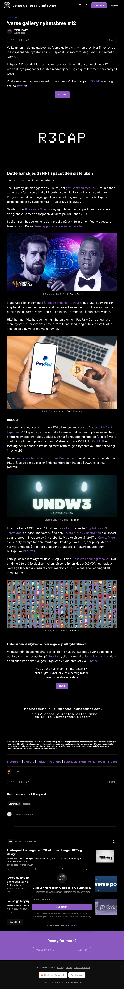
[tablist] (20, 804)
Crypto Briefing (77, 294)
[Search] (80, 5)
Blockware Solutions (38, 209)
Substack (54, 656)
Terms (69, 967)
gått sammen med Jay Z (82, 188)
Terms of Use (76, 913)
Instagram (14, 761)
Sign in (115, 5)
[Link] (2, 173)
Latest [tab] (18, 841)
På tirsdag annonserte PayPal (62, 302)
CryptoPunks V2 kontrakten (82, 533)
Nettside (85, 761)
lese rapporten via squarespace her (59, 226)
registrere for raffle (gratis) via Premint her (46, 458)
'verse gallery (21, 30)
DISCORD (93, 81)
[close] (91, 874)
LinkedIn (99, 761)
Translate (13, 17)
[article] (62, 859)
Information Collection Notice (61, 916)
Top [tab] (10, 841)
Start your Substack (54, 975)
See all (13, 922)
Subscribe (99, 5)
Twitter (21, 86)
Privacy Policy (85, 916)
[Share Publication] (87, 5)
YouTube (55, 761)
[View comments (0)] (21, 40)
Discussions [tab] (30, 841)
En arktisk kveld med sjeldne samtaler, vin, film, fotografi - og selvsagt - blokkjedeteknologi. (44, 860)
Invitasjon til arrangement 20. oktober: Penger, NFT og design (44, 852)
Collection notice (82, 967)
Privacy (60, 967)
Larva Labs (65, 528)
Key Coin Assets (74, 411)
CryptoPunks (107, 537)
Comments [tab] (14, 803)
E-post (112, 761)
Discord (28, 761)
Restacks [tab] (27, 803)
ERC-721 (29, 551)
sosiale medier (98, 656)
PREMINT (98, 441)
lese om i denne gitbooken (92, 559)
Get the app (77, 975)
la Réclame (74, 519)
